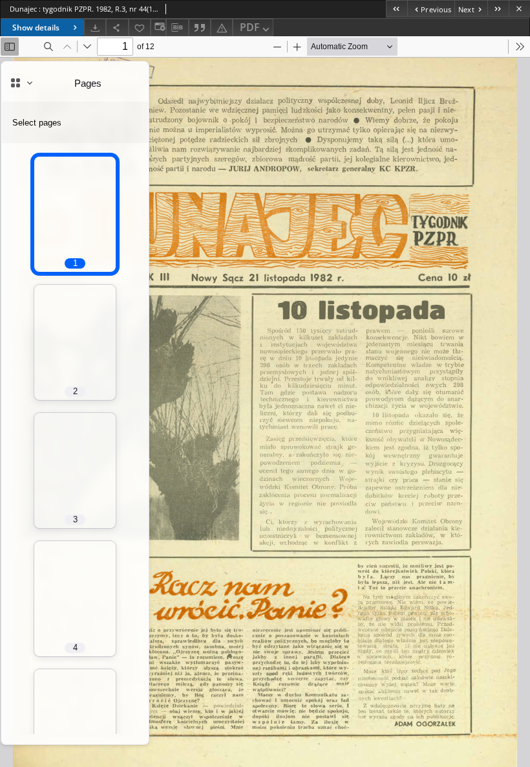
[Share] (117, 27)
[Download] (95, 27)
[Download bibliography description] (177, 28)
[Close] (519, 8)
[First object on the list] (396, 8)
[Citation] (200, 27)
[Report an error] (222, 27)
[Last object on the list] (498, 8)
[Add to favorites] (140, 27)
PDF (250, 27)
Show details (35, 27)
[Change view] (158, 27)
